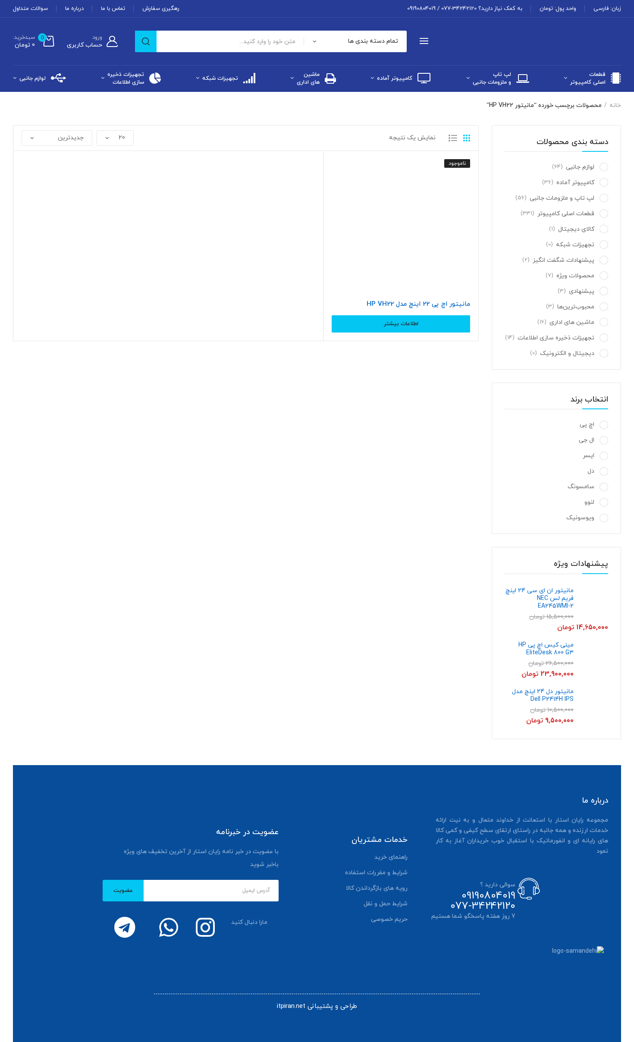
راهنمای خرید (391, 857)
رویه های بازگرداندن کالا (377, 888)
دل (590, 471)
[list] (453, 138)
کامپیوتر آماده (394, 78)
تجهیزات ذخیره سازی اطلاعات (125, 78)
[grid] (466, 138)
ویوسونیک (580, 518)
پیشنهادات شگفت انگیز (563, 260)
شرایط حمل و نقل (386, 904)
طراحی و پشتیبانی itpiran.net (317, 1006)
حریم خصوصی (389, 919)
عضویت (123, 890)
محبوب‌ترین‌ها (575, 307)
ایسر (588, 456)
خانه (615, 105)
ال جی (586, 440)
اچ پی (587, 425)
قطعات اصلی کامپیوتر (588, 78)
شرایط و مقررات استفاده (376, 873)
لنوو (589, 502)
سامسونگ (581, 487)
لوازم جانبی (32, 78)
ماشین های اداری (308, 78)
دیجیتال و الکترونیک (567, 353)
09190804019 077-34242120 (482, 900)
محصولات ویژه (575, 276)
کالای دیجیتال (576, 229)
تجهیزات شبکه (220, 78)
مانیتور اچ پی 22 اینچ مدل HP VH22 (418, 304)
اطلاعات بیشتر (401, 324)
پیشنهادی (581, 291)
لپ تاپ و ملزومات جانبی (492, 78)
